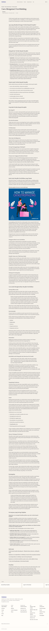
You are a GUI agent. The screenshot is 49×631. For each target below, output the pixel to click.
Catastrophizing (12, 222)
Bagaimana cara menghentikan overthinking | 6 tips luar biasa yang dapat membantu (24, 554)
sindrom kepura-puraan (19, 135)
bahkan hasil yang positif (13, 117)
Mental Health (14, 6)
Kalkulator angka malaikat (32, 607)
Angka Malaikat (4, 606)
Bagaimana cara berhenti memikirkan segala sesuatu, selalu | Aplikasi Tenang (23, 558)
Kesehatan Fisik (23, 608)
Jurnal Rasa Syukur (5, 584)
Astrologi (3, 608)
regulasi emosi (18, 418)
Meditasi (11, 320)
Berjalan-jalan (12, 322)
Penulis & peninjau (42, 608)
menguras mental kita (13, 45)
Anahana (4, 2)
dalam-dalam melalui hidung (29, 530)
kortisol (34, 57)
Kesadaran (14, 352)
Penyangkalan (42, 615)
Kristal (3, 613)
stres (13, 122)
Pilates (12, 611)
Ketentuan (41, 613)
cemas (26, 68)
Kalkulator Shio (32, 617)
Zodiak (3, 610)
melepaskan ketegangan (27, 538)
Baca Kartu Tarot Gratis (34, 619)
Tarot (2, 611)
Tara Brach (16, 361)
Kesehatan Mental (24, 606)
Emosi (21, 70)
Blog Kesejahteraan (8, 6)
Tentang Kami (42, 606)
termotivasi (11, 488)
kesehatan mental (24, 157)
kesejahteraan (34, 352)
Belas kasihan (11, 364)
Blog (2, 615)
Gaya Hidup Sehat (23, 610)
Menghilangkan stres (14, 424)
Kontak (41, 610)
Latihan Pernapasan (14, 610)
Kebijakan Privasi (42, 611)
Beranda (3, 6)
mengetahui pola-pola (21, 100)
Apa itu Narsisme (27, 584)
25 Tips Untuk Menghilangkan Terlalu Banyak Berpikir (19, 561)
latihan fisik (15, 453)
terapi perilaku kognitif (34, 461)
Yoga (12, 606)
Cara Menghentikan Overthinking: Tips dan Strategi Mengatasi (20, 556)
